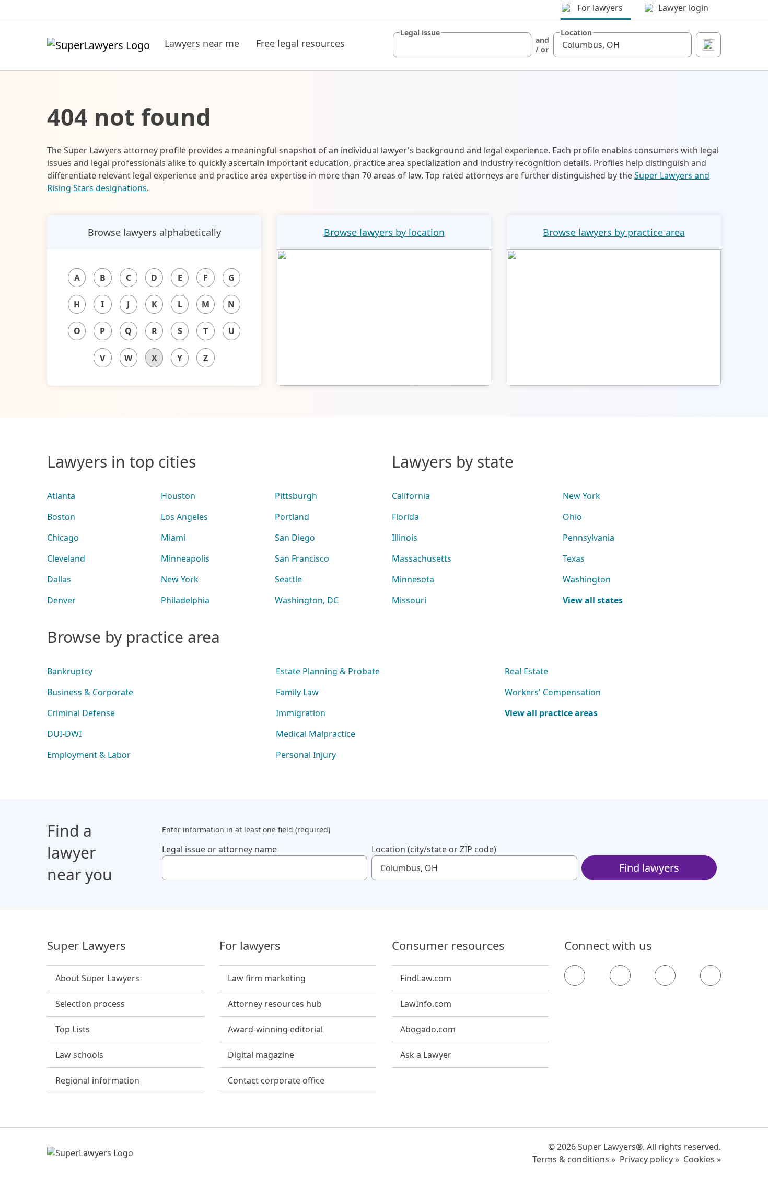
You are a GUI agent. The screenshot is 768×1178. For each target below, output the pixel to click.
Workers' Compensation (553, 692)
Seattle (288, 579)
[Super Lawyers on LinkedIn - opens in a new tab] (710, 975)
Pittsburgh (296, 496)
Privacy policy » (649, 1159)
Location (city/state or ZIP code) (433, 849)
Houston (178, 496)
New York (180, 579)
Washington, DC (307, 600)
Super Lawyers (86, 945)
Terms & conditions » (573, 1159)
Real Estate (526, 671)
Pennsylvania (588, 537)
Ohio (572, 516)
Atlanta (61, 496)
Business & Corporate (90, 692)
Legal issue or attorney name (219, 849)
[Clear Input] (519, 45)
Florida (405, 516)
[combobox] (462, 44)
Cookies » (702, 1159)
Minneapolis (185, 558)
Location (576, 33)
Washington (587, 579)
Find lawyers (649, 868)
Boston (61, 516)
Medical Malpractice (315, 734)
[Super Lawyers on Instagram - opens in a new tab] (620, 975)
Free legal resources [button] (300, 43)
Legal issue (420, 33)
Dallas (59, 579)
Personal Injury (306, 754)
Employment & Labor (89, 754)
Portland (292, 516)
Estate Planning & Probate (328, 671)
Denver (61, 600)
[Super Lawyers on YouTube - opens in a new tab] (665, 975)
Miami (173, 537)
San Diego (295, 537)
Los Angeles (184, 516)
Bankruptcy (69, 671)
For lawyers (250, 945)
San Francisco (302, 558)
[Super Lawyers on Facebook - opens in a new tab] (574, 975)
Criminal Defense (81, 713)
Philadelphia (185, 600)
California (411, 496)
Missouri (409, 600)
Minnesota (413, 579)
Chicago (63, 537)
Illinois (404, 537)
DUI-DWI (64, 734)
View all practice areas (551, 713)
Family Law (297, 692)
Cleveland (66, 558)
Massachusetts (421, 558)
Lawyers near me (202, 43)
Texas (574, 558)
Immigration (300, 713)
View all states (593, 600)
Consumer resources (448, 945)
